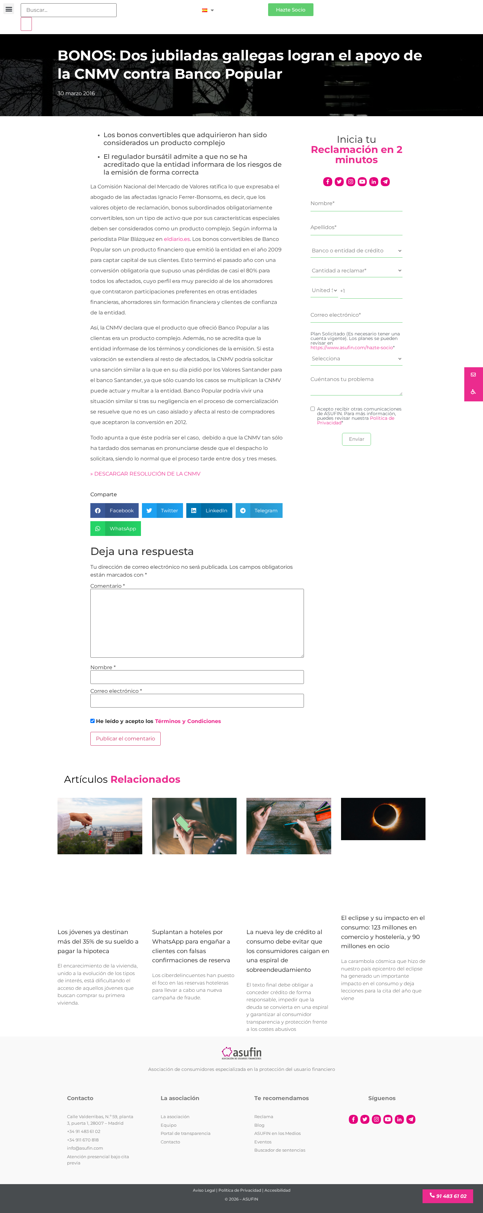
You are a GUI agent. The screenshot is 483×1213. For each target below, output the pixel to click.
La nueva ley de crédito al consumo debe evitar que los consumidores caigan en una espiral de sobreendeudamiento (287, 950)
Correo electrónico (116, 691)
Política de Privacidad (239, 1190)
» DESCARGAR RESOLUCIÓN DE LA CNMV (145, 474)
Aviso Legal (204, 1190)
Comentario (107, 586)
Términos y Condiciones (188, 721)
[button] (8, 8)
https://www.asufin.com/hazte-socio (351, 348)
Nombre (103, 667)
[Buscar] (26, 24)
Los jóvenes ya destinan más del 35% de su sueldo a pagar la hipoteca (98, 941)
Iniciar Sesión (244, 7)
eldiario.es (177, 239)
